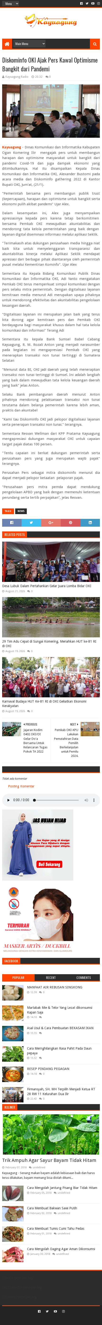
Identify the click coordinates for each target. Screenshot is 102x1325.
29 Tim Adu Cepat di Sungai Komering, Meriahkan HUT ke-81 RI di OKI (49, 644)
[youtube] (92, 3)
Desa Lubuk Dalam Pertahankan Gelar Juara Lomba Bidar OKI (46, 586)
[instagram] (98, 3)
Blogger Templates (71, 1319)
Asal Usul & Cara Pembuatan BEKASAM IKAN (60, 1028)
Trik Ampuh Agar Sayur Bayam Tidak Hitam (49, 1160)
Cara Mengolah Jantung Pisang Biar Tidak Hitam (62, 1188)
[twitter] (87, 3)
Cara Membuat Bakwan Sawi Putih (52, 1208)
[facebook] (81, 3)
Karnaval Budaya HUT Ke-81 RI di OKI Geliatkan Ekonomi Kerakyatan (44, 703)
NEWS (21, 511)
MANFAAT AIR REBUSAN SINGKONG (54, 987)
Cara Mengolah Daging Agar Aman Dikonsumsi (61, 1249)
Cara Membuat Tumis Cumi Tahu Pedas (55, 1228)
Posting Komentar (21, 786)
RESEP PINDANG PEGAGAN (48, 1069)
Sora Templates (44, 1319)
